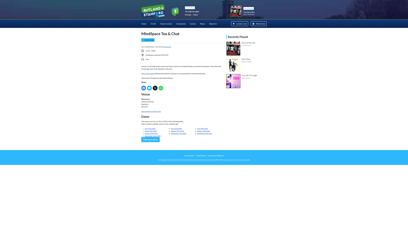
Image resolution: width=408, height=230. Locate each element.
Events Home (149, 40)
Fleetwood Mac (247, 62)
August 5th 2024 (151, 131)
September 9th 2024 (204, 133)
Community (181, 24)
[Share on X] (155, 88)
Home (143, 24)
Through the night (192, 11)
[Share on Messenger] (149, 88)
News (202, 24)
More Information (147, 74)
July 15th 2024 (150, 129)
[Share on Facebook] (143, 88)
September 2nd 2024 (178, 133)
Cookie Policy (201, 156)
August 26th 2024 (151, 133)
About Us (213, 24)
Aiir (248, 160)
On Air (153, 24)
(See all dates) (166, 47)
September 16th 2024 (153, 136)
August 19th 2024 (203, 131)
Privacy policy (189, 156)
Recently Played (238, 37)
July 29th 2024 (202, 129)
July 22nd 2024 (176, 129)
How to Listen (166, 24)
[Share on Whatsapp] (161, 88)
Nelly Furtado (246, 78)
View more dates (150, 139)
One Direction (249, 12)
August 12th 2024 (177, 131)
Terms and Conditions (216, 156)
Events (193, 24)
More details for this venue (151, 111)
